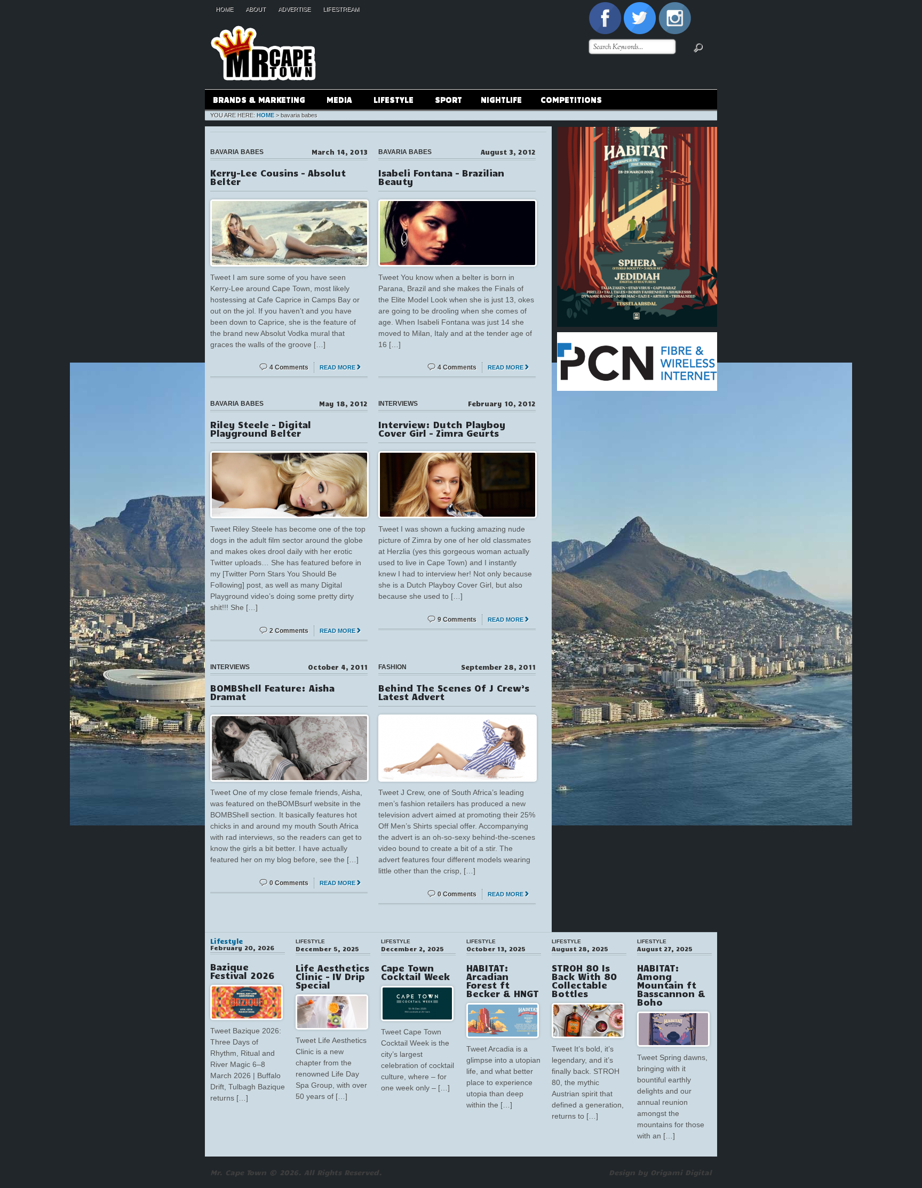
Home (224, 9)
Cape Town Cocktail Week (415, 972)
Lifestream (341, 9)
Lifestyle (389, 101)
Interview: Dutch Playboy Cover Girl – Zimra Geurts (441, 428)
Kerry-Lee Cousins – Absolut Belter (278, 177)
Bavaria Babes (237, 152)
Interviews (398, 403)
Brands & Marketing (255, 101)
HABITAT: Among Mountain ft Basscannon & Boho (671, 984)
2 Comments (288, 631)
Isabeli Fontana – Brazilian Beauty (441, 177)
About (255, 9)
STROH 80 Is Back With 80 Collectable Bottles (584, 980)
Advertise (294, 9)
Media (335, 101)
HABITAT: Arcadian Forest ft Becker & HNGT (502, 980)
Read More (337, 367)
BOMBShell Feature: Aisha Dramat (272, 692)
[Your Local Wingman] (263, 21)
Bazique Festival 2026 (242, 971)
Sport (448, 99)
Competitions (571, 99)
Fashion (392, 667)
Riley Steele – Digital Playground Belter (260, 428)
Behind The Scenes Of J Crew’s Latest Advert (453, 692)
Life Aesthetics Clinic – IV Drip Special (332, 976)
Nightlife (501, 99)
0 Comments (288, 883)
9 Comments (457, 619)
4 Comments (288, 367)
